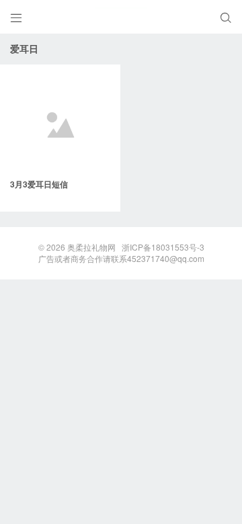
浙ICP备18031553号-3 (163, 247)
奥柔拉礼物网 (91, 247)
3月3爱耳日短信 (39, 184)
